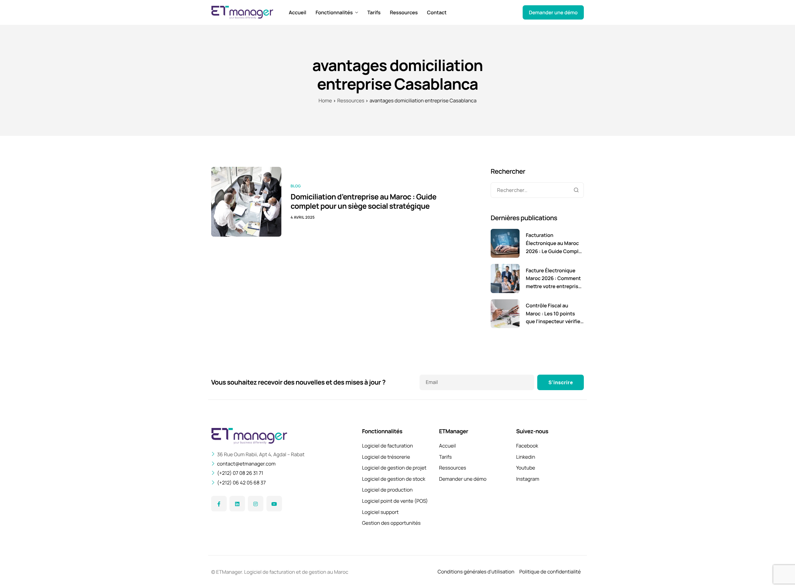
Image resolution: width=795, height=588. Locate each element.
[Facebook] (219, 503)
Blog (296, 186)
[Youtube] (274, 503)
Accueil (297, 12)
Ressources (404, 12)
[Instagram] (255, 503)
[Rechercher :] (537, 190)
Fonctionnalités (334, 12)
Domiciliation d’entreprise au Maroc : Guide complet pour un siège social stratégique (364, 201)
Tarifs (374, 12)
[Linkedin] (237, 503)
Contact (437, 12)
